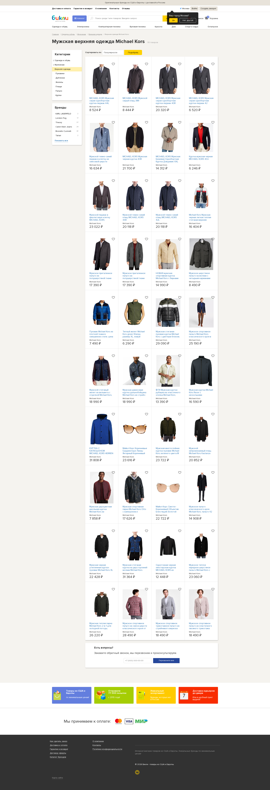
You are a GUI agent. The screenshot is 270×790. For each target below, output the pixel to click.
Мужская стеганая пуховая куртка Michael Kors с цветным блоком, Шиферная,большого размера (168, 336)
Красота (158, 26)
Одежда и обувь (60, 26)
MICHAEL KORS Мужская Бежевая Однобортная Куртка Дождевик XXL (168, 159)
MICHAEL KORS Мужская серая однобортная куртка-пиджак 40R (168, 101)
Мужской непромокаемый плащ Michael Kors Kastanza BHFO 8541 (200, 452)
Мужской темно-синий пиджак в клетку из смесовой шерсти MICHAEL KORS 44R (100, 160)
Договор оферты (58, 753)
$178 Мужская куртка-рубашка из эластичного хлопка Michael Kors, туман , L (168, 394)
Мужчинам (59, 65)
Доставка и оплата (61, 8)
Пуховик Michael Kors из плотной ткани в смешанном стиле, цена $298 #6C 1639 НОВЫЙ (101, 335)
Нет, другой (188, 20)
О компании (101, 8)
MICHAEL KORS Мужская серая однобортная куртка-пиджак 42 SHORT (201, 102)
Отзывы (126, 8)
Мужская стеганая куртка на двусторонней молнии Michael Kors (135, 567)
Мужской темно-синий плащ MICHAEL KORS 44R (134, 217)
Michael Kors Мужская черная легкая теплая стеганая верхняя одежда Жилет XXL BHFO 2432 (200, 219)
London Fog (67, 118)
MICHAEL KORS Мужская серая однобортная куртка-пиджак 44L (101, 101)
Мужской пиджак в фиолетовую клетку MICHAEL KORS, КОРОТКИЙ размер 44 (100, 218)
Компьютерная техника (109, 26)
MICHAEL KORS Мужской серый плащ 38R (135, 99)
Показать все (61, 140)
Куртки (58, 95)
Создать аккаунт (208, 8)
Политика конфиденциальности (107, 749)
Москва (185, 8)
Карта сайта (57, 778)
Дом (174, 26)
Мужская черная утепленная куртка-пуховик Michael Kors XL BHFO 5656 (101, 569)
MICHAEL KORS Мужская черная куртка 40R (135, 157)
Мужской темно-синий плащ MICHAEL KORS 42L (167, 217)
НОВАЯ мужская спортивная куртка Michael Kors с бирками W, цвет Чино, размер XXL (167, 278)
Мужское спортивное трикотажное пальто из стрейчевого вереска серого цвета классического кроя (167, 628)
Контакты (114, 8)
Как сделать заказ (58, 741)
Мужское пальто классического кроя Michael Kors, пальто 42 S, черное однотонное (200, 510)
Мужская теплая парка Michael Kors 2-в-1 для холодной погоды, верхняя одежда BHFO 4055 (100, 628)
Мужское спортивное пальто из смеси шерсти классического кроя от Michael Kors (135, 627)
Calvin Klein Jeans (67, 127)
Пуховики (60, 73)
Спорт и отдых (191, 26)
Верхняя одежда (62, 69)
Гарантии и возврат (83, 8)
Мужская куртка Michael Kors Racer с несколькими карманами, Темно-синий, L (201, 395)
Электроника (83, 26)
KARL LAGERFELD (67, 113)
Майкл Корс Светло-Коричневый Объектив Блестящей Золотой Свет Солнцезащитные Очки (167, 511)
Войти (194, 8)
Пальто (59, 91)
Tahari (67, 135)
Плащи (59, 86)
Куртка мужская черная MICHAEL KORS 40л (201, 157)
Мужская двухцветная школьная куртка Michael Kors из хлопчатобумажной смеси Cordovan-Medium (101, 511)
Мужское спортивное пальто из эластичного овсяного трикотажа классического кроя (200, 627)
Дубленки (60, 78)
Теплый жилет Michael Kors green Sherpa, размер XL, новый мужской (134, 335)
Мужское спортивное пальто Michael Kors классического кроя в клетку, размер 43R (200, 335)
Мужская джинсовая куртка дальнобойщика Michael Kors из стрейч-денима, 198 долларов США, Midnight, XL (134, 395)
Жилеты (59, 82)
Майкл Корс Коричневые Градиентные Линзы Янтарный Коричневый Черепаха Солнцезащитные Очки (135, 453)
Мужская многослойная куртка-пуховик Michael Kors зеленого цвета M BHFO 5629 (167, 452)
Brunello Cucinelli (67, 131)
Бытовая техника (138, 26)
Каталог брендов (58, 757)
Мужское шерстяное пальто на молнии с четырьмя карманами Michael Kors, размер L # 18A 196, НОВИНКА (201, 278)
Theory (67, 122)
